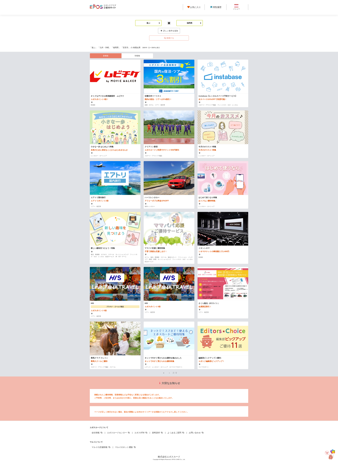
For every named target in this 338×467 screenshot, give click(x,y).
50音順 (137, 56)
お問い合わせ (195, 433)
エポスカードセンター (117, 433)
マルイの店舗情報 (100, 447)
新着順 (105, 56)
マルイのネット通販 (124, 447)
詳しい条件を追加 (170, 31)
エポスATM (139, 433)
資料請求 (156, 433)
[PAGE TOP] (331, 454)
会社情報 (96, 433)
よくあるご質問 (174, 433)
